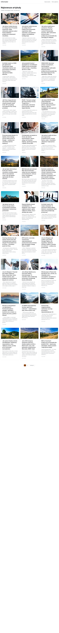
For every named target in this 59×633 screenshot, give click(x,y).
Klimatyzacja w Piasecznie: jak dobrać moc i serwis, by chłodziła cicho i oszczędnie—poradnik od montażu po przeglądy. (49, 275)
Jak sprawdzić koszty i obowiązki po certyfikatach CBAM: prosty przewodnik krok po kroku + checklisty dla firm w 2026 (29, 66)
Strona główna (55, 1)
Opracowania (47, 1)
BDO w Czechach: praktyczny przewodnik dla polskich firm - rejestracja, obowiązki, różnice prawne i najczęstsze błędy (49, 344)
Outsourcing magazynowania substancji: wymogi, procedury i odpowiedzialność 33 (47, 309)
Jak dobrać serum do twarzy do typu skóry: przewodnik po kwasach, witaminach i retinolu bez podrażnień (9, 207)
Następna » (32, 365)
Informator (4, 2)
